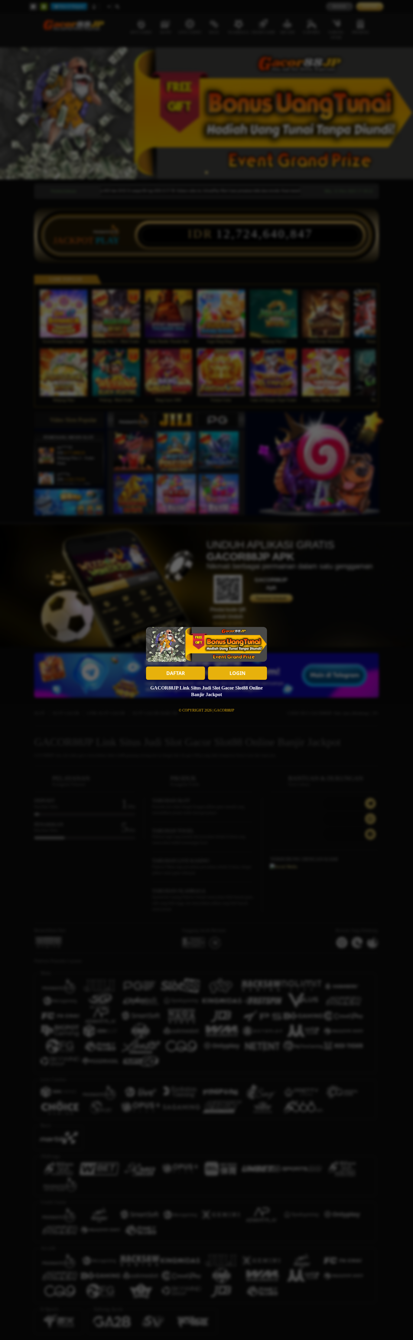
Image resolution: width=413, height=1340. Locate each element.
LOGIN (237, 673)
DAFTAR (175, 673)
